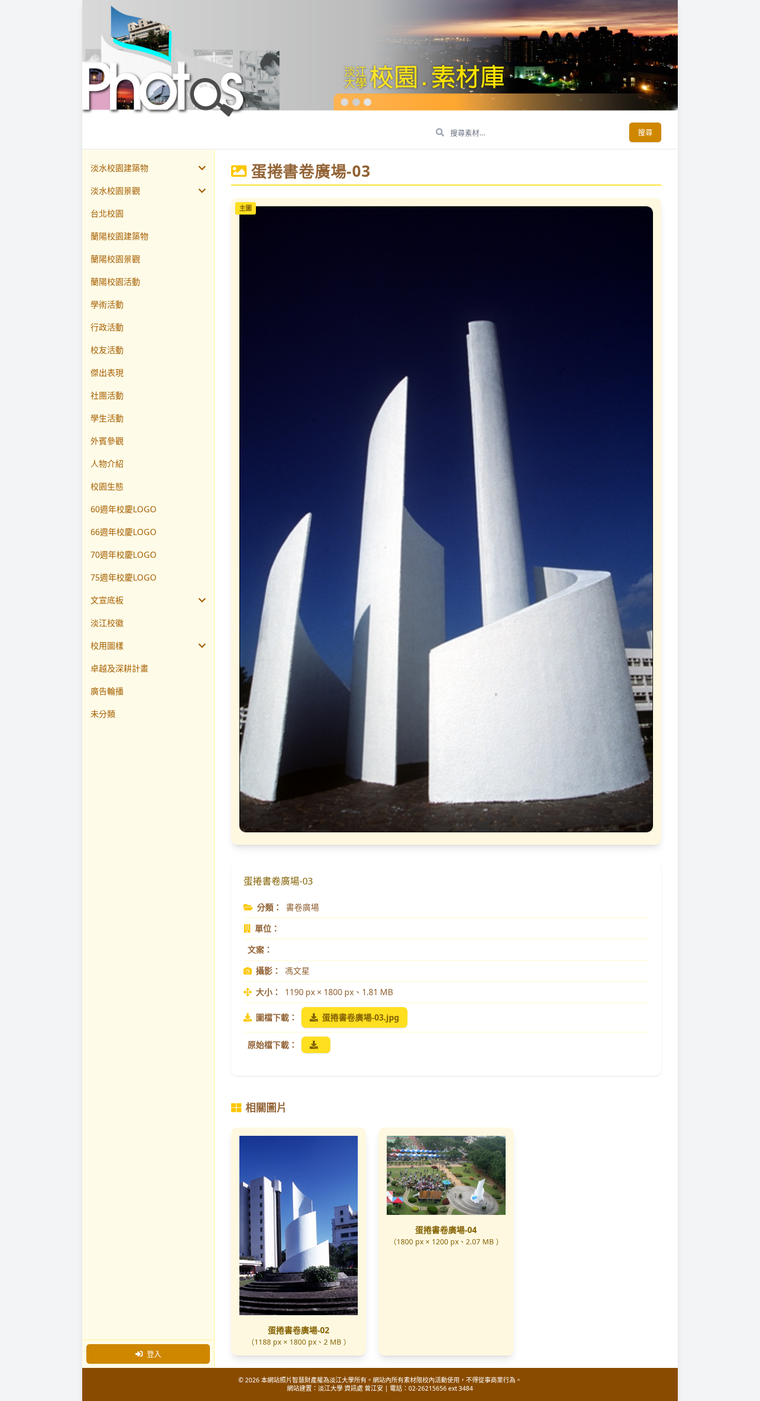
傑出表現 (107, 372)
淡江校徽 (107, 623)
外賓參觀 (107, 441)
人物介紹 (107, 463)
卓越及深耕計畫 (119, 668)
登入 (154, 1354)
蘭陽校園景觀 (115, 259)
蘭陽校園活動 (115, 281)
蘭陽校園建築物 (119, 236)
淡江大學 (330, 1388)
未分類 (102, 714)
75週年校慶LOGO (123, 577)
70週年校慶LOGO (123, 554)
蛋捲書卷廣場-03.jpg (360, 1017)
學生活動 (107, 418)
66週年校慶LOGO (123, 532)
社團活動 (107, 395)
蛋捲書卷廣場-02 (298, 1330)
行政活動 (107, 327)
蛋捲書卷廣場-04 (446, 1230)
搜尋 (645, 132)
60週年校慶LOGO (123, 509)
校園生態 (107, 486)
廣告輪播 (107, 691)
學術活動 (107, 304)
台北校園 (107, 213)
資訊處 (353, 1388)
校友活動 (107, 350)
